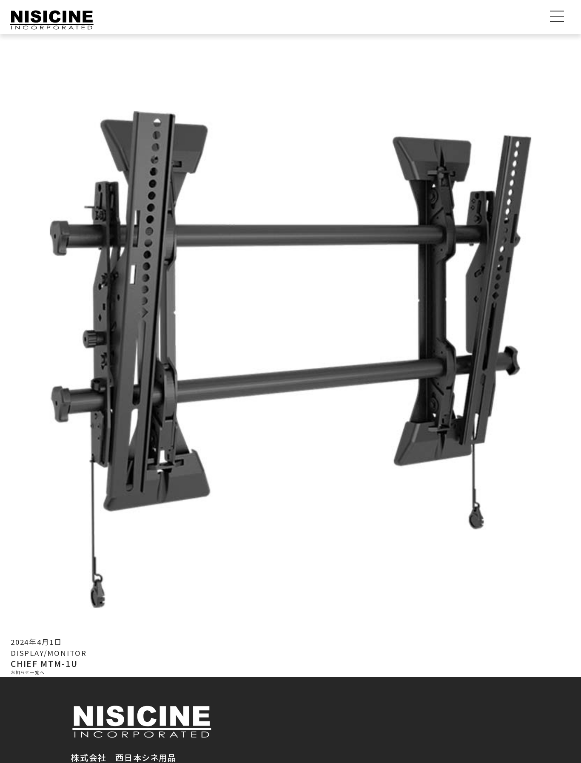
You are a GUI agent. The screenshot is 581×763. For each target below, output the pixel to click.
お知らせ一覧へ (28, 672)
